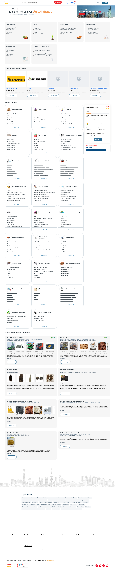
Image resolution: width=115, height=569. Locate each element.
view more (16, 127)
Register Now (96, 149)
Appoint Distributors (45, 548)
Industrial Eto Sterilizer (71, 500)
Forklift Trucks (32, 497)
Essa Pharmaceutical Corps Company (20, 401)
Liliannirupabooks (68, 369)
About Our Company (28, 536)
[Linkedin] (100, 565)
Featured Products (97, 542)
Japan (8, 560)
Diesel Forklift (56, 502)
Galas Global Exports (15, 433)
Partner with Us (27, 550)
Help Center (9, 536)
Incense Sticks (80, 506)
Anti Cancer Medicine (62, 506)
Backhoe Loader (59, 497)
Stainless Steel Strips (45, 504)
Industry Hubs (96, 538)
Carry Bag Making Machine (70, 497)
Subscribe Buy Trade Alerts (64, 540)
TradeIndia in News (28, 542)
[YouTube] (107, 565)
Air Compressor (72, 506)
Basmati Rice (51, 497)
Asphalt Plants (66, 504)
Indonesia (29, 560)
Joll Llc (64, 337)
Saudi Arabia (38, 560)
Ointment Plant (81, 504)
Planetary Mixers (25, 506)
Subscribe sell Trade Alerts (81, 540)
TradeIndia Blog (27, 540)
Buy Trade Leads (62, 538)
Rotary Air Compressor (59, 500)
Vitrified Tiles (31, 509)
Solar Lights (87, 506)
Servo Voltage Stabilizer (42, 497)
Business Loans (44, 544)
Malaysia (24, 560)
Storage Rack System (76, 502)
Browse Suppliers (79, 538)
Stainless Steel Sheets (34, 504)
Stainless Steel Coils (40, 509)
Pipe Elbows (78, 509)
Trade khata (43, 542)
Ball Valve (54, 506)
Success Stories (27, 538)
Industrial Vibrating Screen (34, 500)
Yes (89, 135)
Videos (94, 544)
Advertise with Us (45, 536)
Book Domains (44, 538)
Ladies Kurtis (34, 506)
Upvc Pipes (63, 509)
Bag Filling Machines (56, 504)
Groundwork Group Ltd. (16, 337)
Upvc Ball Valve (71, 509)
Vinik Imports (13, 369)
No (94, 135)
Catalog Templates (45, 546)
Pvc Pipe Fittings (56, 509)
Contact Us (26, 548)
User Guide (9, 538)
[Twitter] (103, 565)
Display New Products (63, 536)
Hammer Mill (35, 502)
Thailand (19, 560)
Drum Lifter (80, 497)
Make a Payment (27, 552)
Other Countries (50, 560)
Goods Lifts (24, 509)
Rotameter (44, 500)
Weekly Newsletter (28, 554)
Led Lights (41, 506)
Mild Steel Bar (25, 504)
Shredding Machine (26, 502)
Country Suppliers (97, 540)
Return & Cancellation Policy (13, 540)
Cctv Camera (47, 506)
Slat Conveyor (73, 504)
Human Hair (24, 497)
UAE (33, 560)
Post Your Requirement (81, 536)
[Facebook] (96, 565)
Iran (45, 560)
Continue (97, 139)
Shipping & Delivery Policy (12, 542)
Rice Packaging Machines (83, 500)
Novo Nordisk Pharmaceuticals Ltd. (73, 433)
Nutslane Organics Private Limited (73, 401)
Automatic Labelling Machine (46, 502)
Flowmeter (51, 500)
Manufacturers (96, 536)
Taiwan (15, 560)
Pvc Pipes (49, 509)
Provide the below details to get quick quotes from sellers (97, 116)
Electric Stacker (88, 497)
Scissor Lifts (24, 500)
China (11, 560)
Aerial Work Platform (65, 502)
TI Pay (42, 540)
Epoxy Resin (85, 502)
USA (43, 560)
